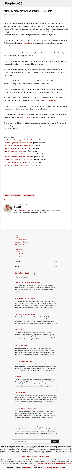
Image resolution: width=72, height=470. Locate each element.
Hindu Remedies (20, 247)
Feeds (23, 456)
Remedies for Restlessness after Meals (17, 157)
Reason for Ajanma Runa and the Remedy (18, 143)
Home (17, 237)
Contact (55, 467)
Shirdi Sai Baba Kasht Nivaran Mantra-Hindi (27, 282)
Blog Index (18, 256)
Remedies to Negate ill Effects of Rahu (17, 148)
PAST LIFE (18, 377)
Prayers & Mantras (20, 239)
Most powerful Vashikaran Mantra (25, 298)
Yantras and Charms (21, 242)
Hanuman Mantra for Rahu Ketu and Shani (18, 159)
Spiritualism (18, 251)
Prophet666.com (25, 210)
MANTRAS (18, 424)
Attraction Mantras (20, 330)
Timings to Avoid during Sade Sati (15, 162)
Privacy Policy (48, 467)
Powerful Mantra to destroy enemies (25, 408)
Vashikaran (18, 249)
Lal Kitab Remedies (28, 195)
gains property (24, 117)
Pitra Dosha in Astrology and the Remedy (18, 140)
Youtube (40, 456)
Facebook (34, 456)
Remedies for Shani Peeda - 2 (14, 151)
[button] (5, 18)
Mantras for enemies (21, 345)
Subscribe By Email (22, 273)
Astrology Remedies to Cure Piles (15, 165)
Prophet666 (13, 3)
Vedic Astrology (19, 244)
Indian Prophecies (20, 254)
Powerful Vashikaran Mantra (23, 361)
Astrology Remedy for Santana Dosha (17, 145)
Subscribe (47, 456)
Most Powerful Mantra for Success (25, 314)
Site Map (61, 467)
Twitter (28, 456)
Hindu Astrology (32, 32)
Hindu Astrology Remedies (12, 195)
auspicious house (26, 43)
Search (55, 441)
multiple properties (49, 100)
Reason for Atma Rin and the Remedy (17, 154)
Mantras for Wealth (20, 392)
